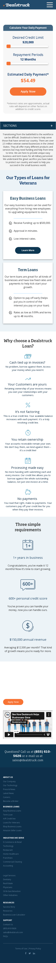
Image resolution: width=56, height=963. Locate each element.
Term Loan (8, 814)
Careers (6, 797)
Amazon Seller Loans (12, 830)
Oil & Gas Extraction (12, 891)
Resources (7, 910)
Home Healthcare (11, 854)
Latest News (8, 793)
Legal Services (9, 875)
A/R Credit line (9, 818)
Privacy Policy (35, 948)
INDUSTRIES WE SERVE (13, 838)
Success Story (9, 907)
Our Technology (10, 785)
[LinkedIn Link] (34, 953)
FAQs (5, 936)
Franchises (7, 858)
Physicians (7, 887)
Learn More (28, 250)
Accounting (8, 865)
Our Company (9, 781)
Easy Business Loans (12, 810)
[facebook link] (25, 953)
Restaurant (8, 850)
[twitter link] (30, 953)
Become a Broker (11, 801)
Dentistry (7, 879)
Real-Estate (8, 883)
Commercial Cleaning (12, 861)
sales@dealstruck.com (27, 760)
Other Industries (10, 895)
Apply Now (28, 91)
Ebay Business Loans (12, 826)
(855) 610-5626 (9, 928)
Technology (8, 846)
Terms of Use (21, 948)
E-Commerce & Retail (12, 842)
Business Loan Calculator (14, 914)
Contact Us (8, 924)
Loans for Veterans (11, 822)
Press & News (9, 789)
